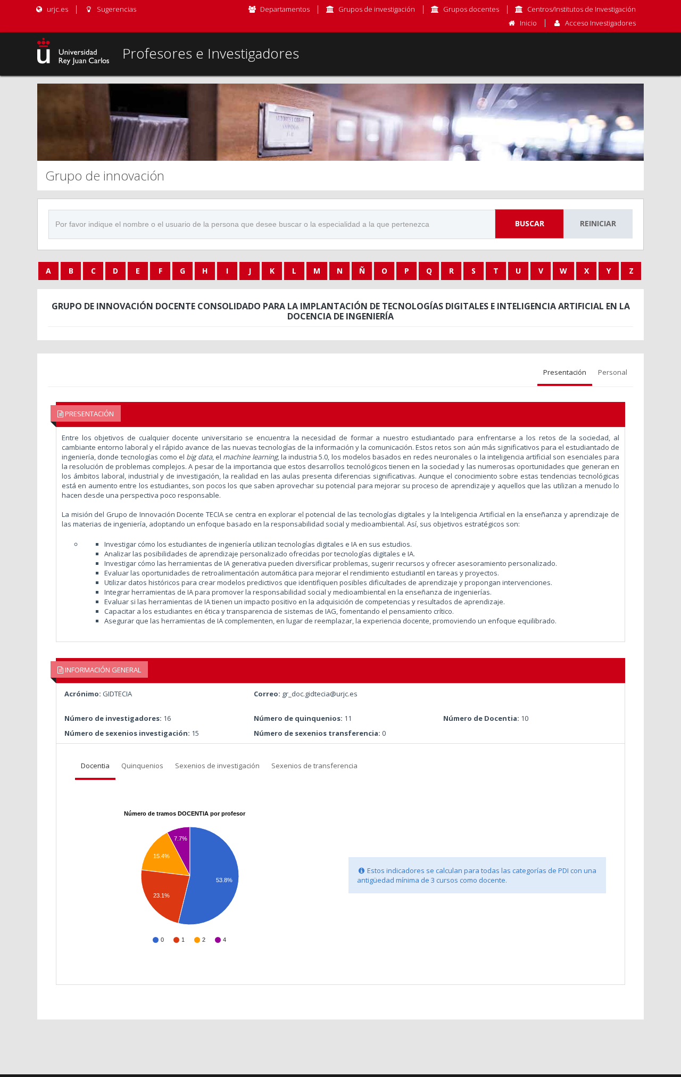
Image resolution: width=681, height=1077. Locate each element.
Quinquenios (142, 765)
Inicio (528, 23)
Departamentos (285, 9)
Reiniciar (598, 223)
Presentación (564, 372)
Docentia (95, 765)
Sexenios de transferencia (314, 765)
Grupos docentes (471, 9)
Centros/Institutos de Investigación (581, 9)
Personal (612, 372)
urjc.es (56, 9)
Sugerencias (115, 9)
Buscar (529, 223)
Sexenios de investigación (217, 765)
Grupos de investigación (376, 9)
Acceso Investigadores (600, 23)
